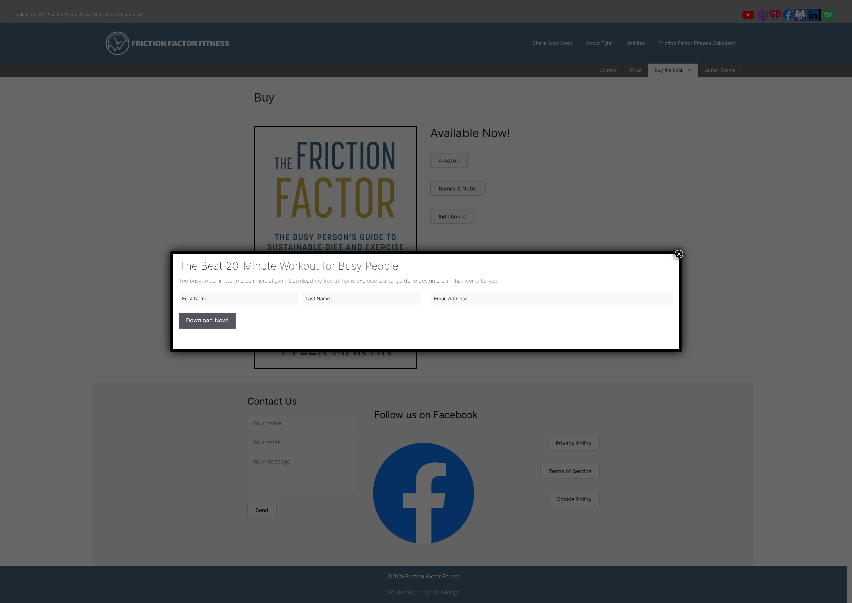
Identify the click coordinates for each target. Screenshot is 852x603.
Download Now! (207, 320)
